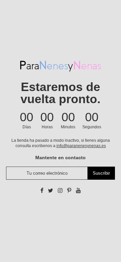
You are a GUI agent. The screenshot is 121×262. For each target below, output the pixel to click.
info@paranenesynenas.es (81, 145)
